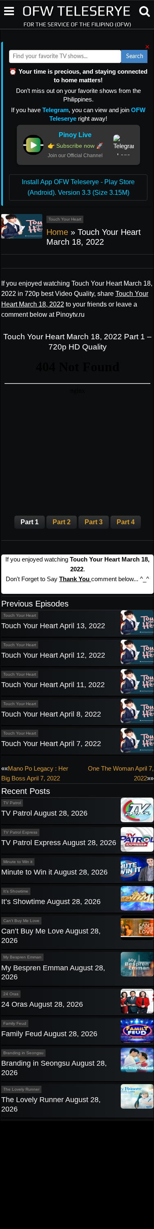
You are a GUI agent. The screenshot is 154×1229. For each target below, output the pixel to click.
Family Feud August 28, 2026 (49, 1034)
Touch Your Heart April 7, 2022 (51, 744)
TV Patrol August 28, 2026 (44, 813)
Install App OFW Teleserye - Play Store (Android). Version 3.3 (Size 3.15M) (78, 187)
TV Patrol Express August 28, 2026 (58, 843)
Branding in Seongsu (23, 1053)
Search (134, 56)
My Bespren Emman (22, 957)
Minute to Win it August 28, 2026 (54, 872)
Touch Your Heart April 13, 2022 (53, 626)
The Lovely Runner (21, 1089)
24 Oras (10, 994)
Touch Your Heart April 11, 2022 (53, 685)
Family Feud (14, 1023)
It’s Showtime (15, 891)
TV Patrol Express (20, 832)
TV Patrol (12, 803)
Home (57, 232)
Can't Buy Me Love (21, 920)
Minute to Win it (17, 861)
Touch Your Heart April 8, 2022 (51, 714)
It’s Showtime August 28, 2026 (51, 902)
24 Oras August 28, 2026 (42, 1004)
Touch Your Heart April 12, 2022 (53, 655)
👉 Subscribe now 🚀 (75, 145)
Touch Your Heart (64, 219)
